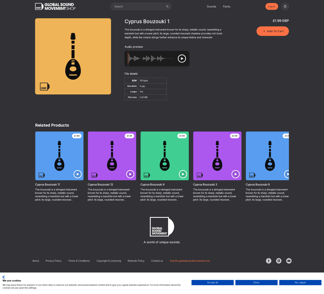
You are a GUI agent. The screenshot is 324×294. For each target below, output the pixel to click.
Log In (271, 6)
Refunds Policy (136, 260)
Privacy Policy (53, 260)
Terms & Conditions (79, 260)
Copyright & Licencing (109, 260)
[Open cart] (285, 6)
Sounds (211, 6)
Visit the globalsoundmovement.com (190, 260)
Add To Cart (275, 31)
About (35, 260)
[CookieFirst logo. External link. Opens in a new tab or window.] (4, 277)
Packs (226, 6)
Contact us (157, 260)
